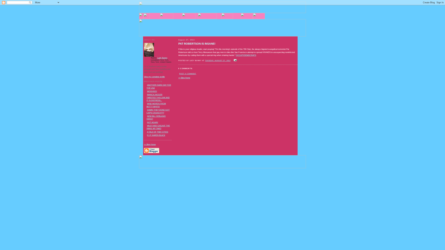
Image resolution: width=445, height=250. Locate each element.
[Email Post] (234, 60)
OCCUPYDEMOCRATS (246, 55)
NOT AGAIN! (152, 122)
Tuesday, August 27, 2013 (218, 60)
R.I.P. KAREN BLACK (156, 135)
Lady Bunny (162, 58)
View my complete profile (154, 77)
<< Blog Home (184, 78)
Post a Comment (187, 74)
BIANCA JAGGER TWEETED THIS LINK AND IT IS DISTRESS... (158, 97)
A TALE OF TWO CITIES (157, 132)
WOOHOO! (152, 91)
